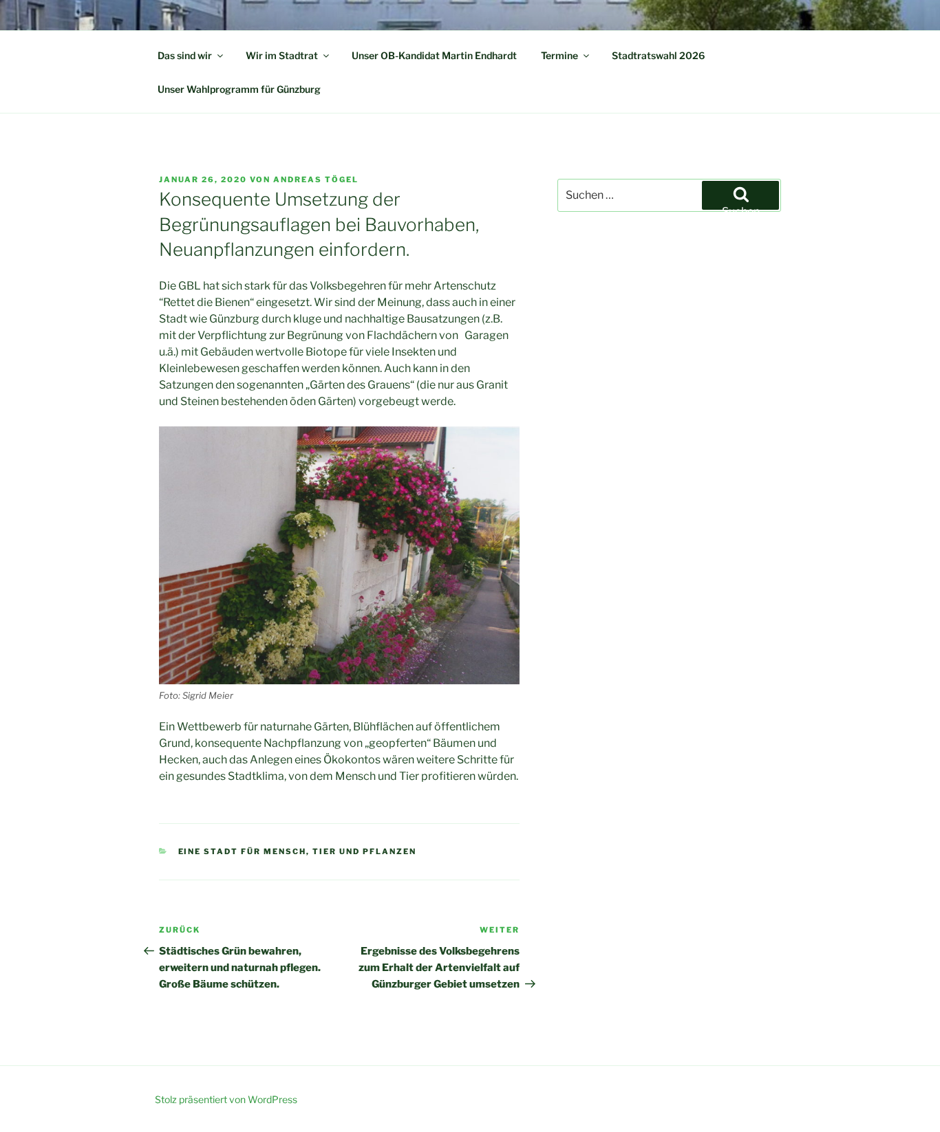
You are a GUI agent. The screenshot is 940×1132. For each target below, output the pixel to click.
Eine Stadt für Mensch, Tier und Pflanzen (297, 851)
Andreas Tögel (316, 179)
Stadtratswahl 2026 (658, 55)
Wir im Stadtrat (282, 55)
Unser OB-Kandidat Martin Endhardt (434, 55)
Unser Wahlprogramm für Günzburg (239, 89)
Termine (559, 55)
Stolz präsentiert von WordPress (226, 1099)
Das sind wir (185, 55)
